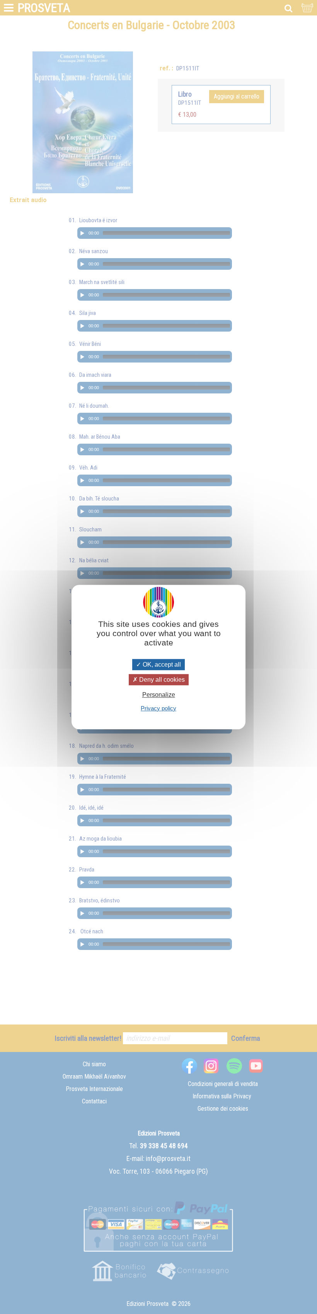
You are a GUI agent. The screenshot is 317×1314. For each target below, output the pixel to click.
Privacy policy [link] (158, 708)
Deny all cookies (161, 679)
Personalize (158, 695)
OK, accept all (161, 664)
